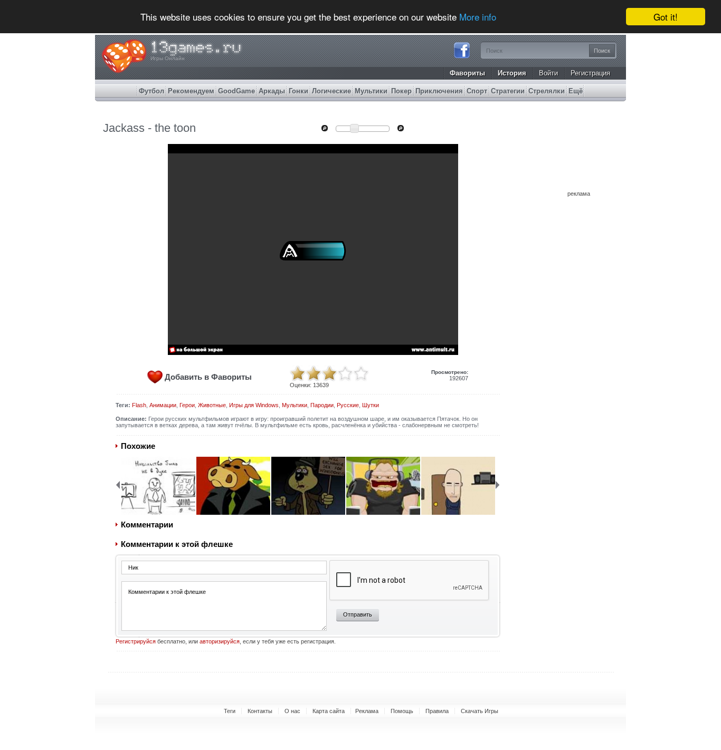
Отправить (357, 614)
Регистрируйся (136, 641)
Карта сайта (328, 711)
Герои (187, 405)
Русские (348, 405)
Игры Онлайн (167, 58)
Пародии (322, 405)
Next (498, 485)
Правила (437, 711)
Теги (229, 711)
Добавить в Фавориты (208, 376)
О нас (292, 711)
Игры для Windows (254, 405)
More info (477, 17)
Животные (212, 405)
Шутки (370, 405)
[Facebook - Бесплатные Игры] (461, 57)
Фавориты (467, 73)
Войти (548, 73)
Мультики (294, 405)
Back (118, 485)
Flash (139, 405)
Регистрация (590, 73)
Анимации (162, 405)
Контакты (260, 711)
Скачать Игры (479, 711)
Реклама (366, 711)
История (512, 73)
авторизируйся (220, 641)
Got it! (665, 16)
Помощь (402, 711)
